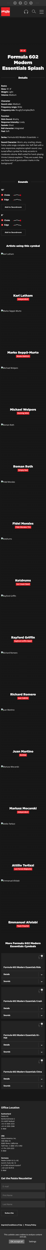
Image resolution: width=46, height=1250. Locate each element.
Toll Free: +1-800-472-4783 (11, 1146)
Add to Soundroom (13, 207)
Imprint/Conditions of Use (11, 1225)
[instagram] (15, 3)
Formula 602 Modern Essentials (22, 137)
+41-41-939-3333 (8, 1124)
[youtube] (25, 3)
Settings (32, 1241)
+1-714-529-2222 (7, 1148)
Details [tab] (7, 974)
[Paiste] (5, 11)
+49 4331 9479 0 (7, 1168)
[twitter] (31, 3)
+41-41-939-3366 (8, 1126)
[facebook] (20, 3)
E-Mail (3, 1129)
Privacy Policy (30, 1225)
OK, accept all (17, 1241)
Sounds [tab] (7, 981)
